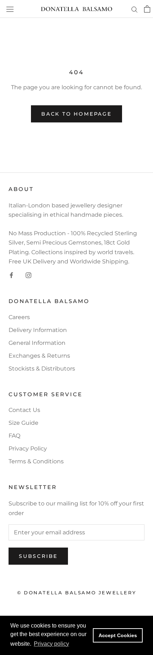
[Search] (134, 9)
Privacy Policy (28, 448)
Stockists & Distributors (42, 368)
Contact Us (24, 410)
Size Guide (23, 422)
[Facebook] (11, 274)
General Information (37, 342)
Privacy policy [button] (51, 644)
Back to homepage (76, 114)
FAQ (14, 435)
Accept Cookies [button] (118, 635)
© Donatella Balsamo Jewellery (76, 592)
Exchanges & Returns (39, 355)
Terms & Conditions (36, 461)
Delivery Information (38, 330)
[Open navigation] (10, 9)
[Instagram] (28, 274)
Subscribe (38, 556)
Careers (19, 317)
